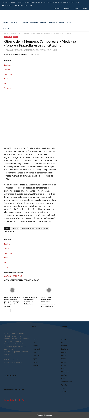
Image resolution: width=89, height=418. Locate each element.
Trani (21, 5)
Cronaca (24, 23)
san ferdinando (9, 231)
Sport (61, 23)
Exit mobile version (44, 415)
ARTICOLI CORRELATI (13, 276)
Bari (8, 2)
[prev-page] (5, 310)
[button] (84, 23)
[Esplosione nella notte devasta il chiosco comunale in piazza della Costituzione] (31, 290)
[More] (30, 90)
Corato (46, 2)
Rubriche (53, 23)
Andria (4, 2)
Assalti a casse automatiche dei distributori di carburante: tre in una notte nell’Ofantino (48, 302)
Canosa (40, 2)
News (15, 36)
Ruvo (77, 2)
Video (68, 23)
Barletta (14, 2)
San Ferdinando (7, 5)
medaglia (39, 228)
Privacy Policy (9, 400)
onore (46, 228)
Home (5, 23)
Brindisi (34, 2)
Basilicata (21, 2)
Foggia (52, 2)
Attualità (14, 23)
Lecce (57, 2)
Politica (43, 23)
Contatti (7, 28)
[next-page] (9, 310)
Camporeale (14, 228)
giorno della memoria (27, 228)
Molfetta (71, 2)
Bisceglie (28, 2)
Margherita (64, 2)
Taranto (16, 5)
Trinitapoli (28, 5)
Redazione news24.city (20, 54)
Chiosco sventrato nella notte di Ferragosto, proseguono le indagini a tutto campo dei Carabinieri (12, 302)
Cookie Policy (21, 400)
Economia (34, 23)
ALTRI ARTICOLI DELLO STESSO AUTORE (21, 280)
